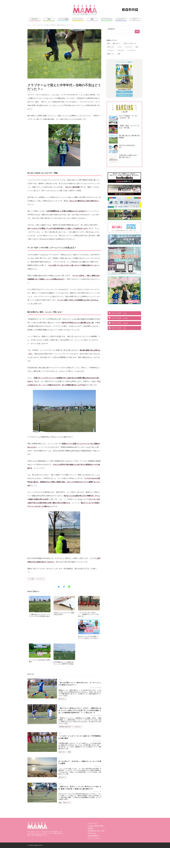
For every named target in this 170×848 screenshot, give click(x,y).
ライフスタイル (106, 19)
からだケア (121, 19)
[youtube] (133, 10)
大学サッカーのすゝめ (130, 43)
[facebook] (123, 10)
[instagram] (130, 10)
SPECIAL (34, 19)
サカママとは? (92, 823)
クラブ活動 (31, 579)
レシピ (119, 47)
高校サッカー (110, 54)
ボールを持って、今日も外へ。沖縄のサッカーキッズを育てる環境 (79, 762)
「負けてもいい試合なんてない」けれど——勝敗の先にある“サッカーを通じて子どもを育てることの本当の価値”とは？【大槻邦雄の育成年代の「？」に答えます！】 (79, 710)
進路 (92, 19)
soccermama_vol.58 (124, 89)
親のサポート (62, 699)
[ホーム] (85, 6)
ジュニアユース (40, 579)
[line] (136, 10)
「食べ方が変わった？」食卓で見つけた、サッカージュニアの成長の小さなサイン (79, 684)
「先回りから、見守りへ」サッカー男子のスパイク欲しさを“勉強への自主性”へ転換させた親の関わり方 (79, 788)
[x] (127, 10)
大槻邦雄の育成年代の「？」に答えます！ (70, 726)
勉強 (60, 802)
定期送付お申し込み (124, 95)
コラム (34, 25)
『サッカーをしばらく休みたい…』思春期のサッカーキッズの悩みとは (88, 614)
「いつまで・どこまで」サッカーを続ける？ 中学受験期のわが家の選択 (79, 737)
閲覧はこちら (124, 92)
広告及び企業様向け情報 (95, 826)
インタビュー (110, 50)
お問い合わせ (92, 833)
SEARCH (111, 29)
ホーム (29, 25)
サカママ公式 (119, 313)
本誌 (137, 47)
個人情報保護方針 (93, 836)
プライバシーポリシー (95, 838)
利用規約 (91, 828)
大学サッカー (110, 47)
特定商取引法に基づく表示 (96, 831)
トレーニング (77, 19)
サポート (135, 19)
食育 (49, 19)
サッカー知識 (63, 19)
